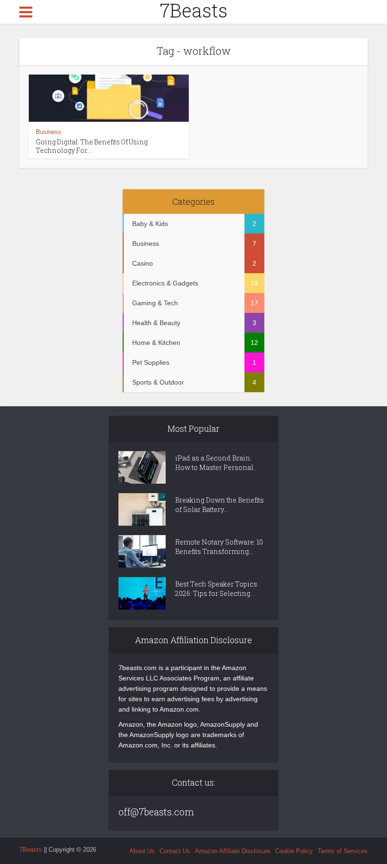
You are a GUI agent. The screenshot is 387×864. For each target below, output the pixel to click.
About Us (142, 851)
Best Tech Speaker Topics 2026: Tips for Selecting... (216, 588)
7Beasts (193, 10)
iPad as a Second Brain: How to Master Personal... (216, 462)
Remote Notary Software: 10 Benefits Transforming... (219, 546)
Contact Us (175, 851)
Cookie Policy (294, 851)
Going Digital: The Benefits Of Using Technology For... (92, 146)
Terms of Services (343, 851)
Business (48, 131)
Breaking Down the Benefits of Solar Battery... (219, 504)
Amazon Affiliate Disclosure (232, 851)
